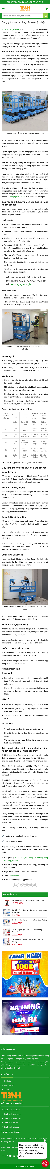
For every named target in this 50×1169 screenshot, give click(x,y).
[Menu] (3, 8)
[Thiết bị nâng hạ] (25, 8)
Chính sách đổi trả (11, 1123)
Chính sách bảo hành (12, 1110)
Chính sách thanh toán (12, 1118)
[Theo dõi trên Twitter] (10, 1156)
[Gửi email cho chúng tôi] (14, 1156)
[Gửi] (45, 15)
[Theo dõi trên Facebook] (3, 1156)
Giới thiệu (7, 1081)
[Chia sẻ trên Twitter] (23, 885)
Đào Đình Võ (15, 1068)
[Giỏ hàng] (47, 8)
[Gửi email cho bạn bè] (27, 885)
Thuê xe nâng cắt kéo (10, 29)
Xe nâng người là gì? (21, 284)
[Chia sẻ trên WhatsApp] (15, 885)
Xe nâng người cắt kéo (16, 197)
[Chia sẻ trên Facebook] (19, 885)
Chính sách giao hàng (12, 1114)
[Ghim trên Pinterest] (31, 885)
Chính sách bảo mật (11, 1127)
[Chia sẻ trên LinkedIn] (35, 885)
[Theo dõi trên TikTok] (6, 1156)
